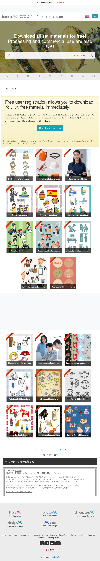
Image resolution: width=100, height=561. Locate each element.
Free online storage (50, 525)
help (4, 535)
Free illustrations (15, 516)
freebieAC (55, 557)
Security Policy (54, 537)
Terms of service (78, 535)
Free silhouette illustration (84, 516)
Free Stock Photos (50, 515)
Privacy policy (25, 535)
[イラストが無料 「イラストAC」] (10, 16)
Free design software (15, 526)
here (88, 141)
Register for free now (50, 128)
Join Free (13, 535)
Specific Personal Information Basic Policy (51, 535)
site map (41, 537)
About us (91, 535)
